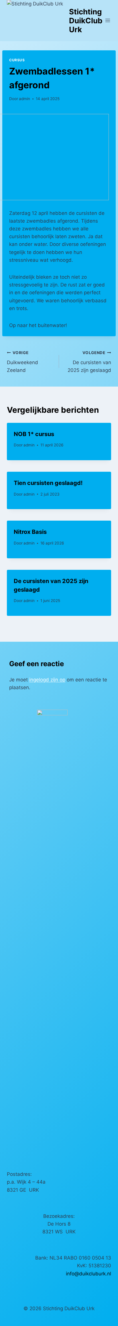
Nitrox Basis (30, 531)
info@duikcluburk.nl (88, 1274)
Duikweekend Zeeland (22, 361)
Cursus (17, 60)
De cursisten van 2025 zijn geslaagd (89, 361)
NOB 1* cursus (34, 434)
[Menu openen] (108, 20)
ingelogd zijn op (47, 680)
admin (24, 98)
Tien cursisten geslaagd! (48, 482)
